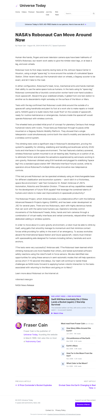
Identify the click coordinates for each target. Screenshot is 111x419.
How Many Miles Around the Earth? (78, 329)
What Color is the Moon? (77, 363)
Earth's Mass (72, 346)
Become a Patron (83, 404)
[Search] (94, 13)
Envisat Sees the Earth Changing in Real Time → (77, 386)
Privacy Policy (61, 410)
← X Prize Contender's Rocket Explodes (33, 385)
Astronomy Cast (33, 341)
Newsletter (40, 12)
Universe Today (33, 5)
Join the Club (49, 13)
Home (17, 12)
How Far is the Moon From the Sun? (79, 354)
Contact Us (50, 410)
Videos (24, 12)
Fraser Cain (22, 45)
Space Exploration (59, 45)
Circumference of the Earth (78, 338)
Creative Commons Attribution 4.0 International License (64, 414)
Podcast (31, 12)
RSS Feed (57, 13)
